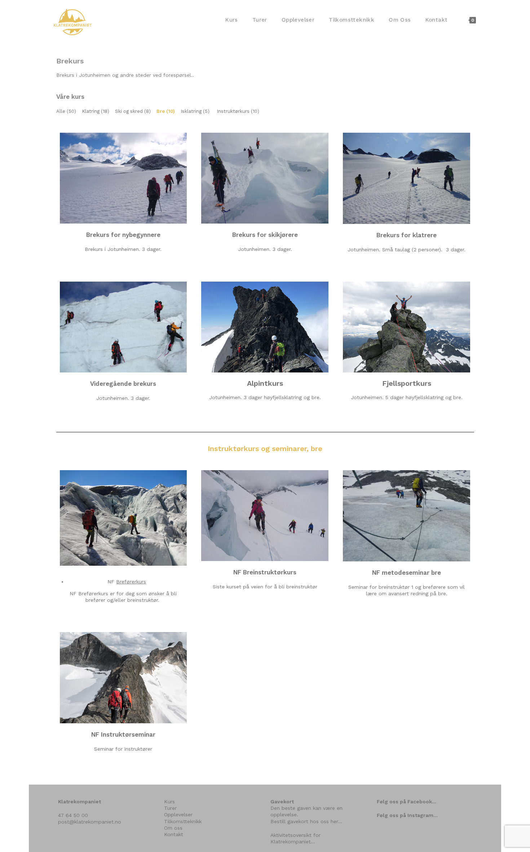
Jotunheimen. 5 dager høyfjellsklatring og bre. (407, 397)
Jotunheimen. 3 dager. (265, 249)
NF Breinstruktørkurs (264, 572)
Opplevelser (178, 814)
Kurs (169, 801)
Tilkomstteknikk (183, 821)
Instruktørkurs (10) (238, 111)
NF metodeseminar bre (406, 572)
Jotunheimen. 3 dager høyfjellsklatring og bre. (265, 397)
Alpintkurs (265, 383)
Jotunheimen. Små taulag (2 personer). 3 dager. (406, 249)
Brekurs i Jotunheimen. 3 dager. (123, 249)
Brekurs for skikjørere (265, 234)
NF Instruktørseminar (123, 734)
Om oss (173, 828)
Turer (170, 808)
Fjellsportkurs (406, 383)
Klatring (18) (95, 111)
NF (126, 581)
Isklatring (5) (195, 111)
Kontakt (173, 834)
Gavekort (282, 801)
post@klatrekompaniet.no (89, 822)
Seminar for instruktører (123, 749)
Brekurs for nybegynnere (123, 234)
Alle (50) (66, 111)
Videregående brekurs (123, 383)
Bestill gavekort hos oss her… (306, 821)
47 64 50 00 (73, 815)
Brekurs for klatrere (406, 235)
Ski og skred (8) (133, 111)
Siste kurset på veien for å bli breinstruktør (265, 587)
